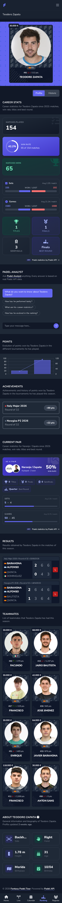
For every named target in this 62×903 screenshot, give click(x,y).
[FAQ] (38, 817)
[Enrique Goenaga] (16, 733)
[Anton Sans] (46, 778)
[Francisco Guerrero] (16, 778)
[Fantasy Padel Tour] (4, 5)
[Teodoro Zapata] (31, 46)
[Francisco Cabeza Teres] (16, 688)
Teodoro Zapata (31, 77)
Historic (52, 93)
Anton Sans (46, 801)
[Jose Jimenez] (46, 688)
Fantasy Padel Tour (21, 888)
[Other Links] (57, 5)
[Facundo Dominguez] (16, 643)
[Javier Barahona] (46, 733)
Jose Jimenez (45, 710)
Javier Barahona (45, 755)
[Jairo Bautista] (46, 643)
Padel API (49, 888)
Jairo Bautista (46, 665)
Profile (39, 93)
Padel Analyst (14, 276)
